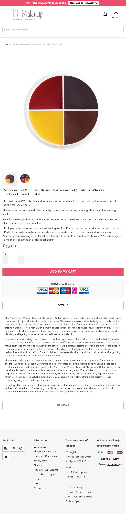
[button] (25, 179)
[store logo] (27, 15)
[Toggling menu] (4, 15)
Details (63, 305)
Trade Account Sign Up (46, 470)
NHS (36, 484)
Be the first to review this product (22, 194)
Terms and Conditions (45, 456)
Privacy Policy (41, 461)
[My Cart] (105, 14)
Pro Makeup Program (45, 474)
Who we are (40, 447)
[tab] (63, 305)
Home (5, 45)
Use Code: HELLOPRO (83, 3)
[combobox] (63, 29)
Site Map (38, 465)
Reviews (63, 405)
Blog (36, 479)
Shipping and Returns (45, 451)
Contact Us (39, 488)
